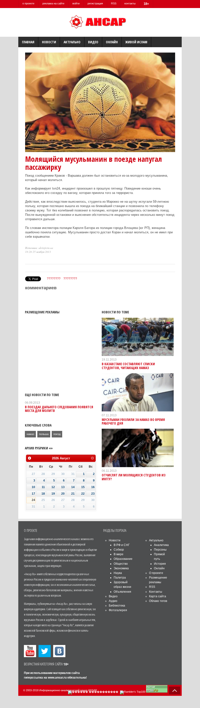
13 (63, 487)
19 (53, 493)
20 (63, 493)
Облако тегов (158, 601)
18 (43, 493)
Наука (118, 573)
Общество (121, 563)
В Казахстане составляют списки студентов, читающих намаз (128, 366)
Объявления (122, 591)
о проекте (28, 3)
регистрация (95, 3)
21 (73, 493)
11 (43, 487)
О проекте (156, 573)
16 (93, 487)
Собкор (119, 549)
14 (73, 487)
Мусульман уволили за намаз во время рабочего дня (133, 421)
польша (44, 434)
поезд (56, 434)
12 (53, 487)
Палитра (120, 577)
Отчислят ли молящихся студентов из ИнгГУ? (134, 477)
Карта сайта (157, 596)
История (160, 563)
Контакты (155, 591)
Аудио (113, 601)
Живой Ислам (136, 42)
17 (33, 493)
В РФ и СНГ (122, 545)
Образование (123, 559)
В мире (118, 554)
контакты (130, 3)
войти (76, 3)
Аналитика (161, 545)
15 (83, 487)
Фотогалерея (118, 610)
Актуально (72, 42)
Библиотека (117, 605)
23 (93, 493)
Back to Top (174, 690)
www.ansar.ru (57, 677)
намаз (30, 434)
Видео (93, 42)
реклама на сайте (53, 3)
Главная (28, 42)
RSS (113, 3)
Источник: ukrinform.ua (39, 248)
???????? (53, 278)
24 (33, 500)
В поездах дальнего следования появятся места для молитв (59, 409)
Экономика (121, 568)
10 (33, 487)
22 (83, 493)
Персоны (160, 549)
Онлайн (112, 42)
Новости (49, 42)
